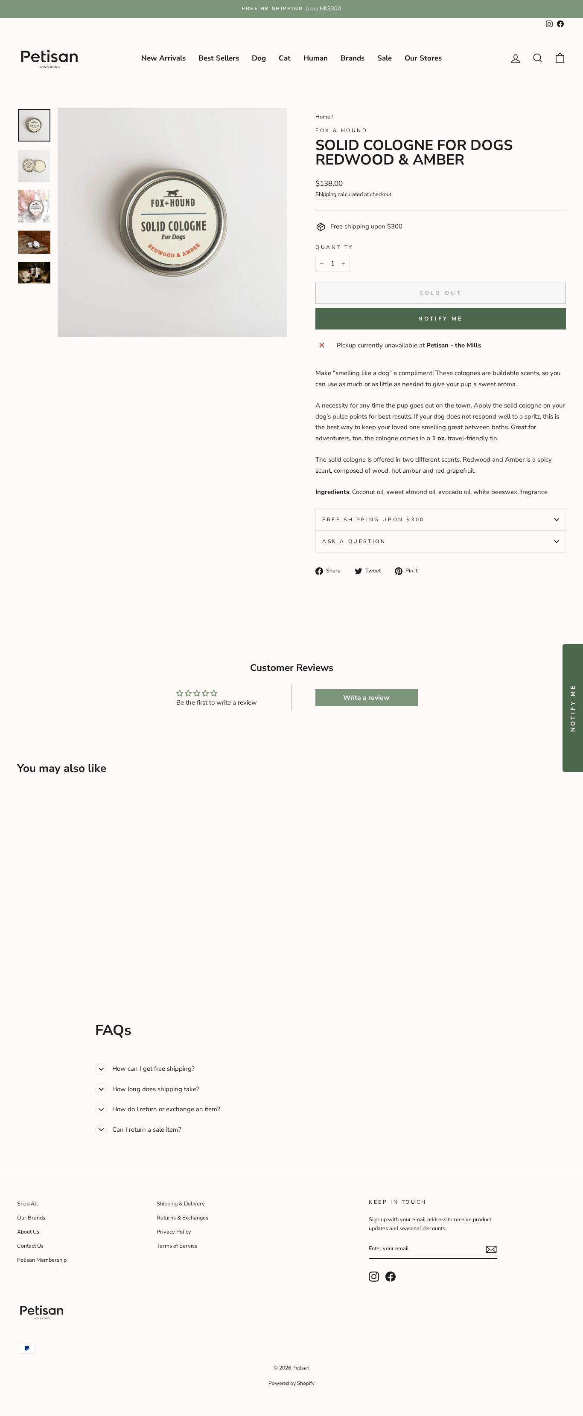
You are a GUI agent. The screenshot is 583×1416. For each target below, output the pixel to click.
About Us (28, 1232)
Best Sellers (218, 58)
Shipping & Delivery (181, 1204)
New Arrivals (163, 58)
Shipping (325, 194)
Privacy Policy (174, 1232)
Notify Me (440, 319)
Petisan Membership (42, 1260)
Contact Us (30, 1246)
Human (315, 58)
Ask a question (354, 541)
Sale (384, 58)
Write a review (366, 697)
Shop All (27, 1204)
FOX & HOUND (341, 130)
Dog (259, 58)
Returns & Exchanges (182, 1218)
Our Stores (423, 58)
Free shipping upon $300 (373, 519)
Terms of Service (177, 1246)
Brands (352, 58)
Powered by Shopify (291, 1383)
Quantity (334, 247)
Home (322, 117)
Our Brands (31, 1218)
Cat (285, 58)
